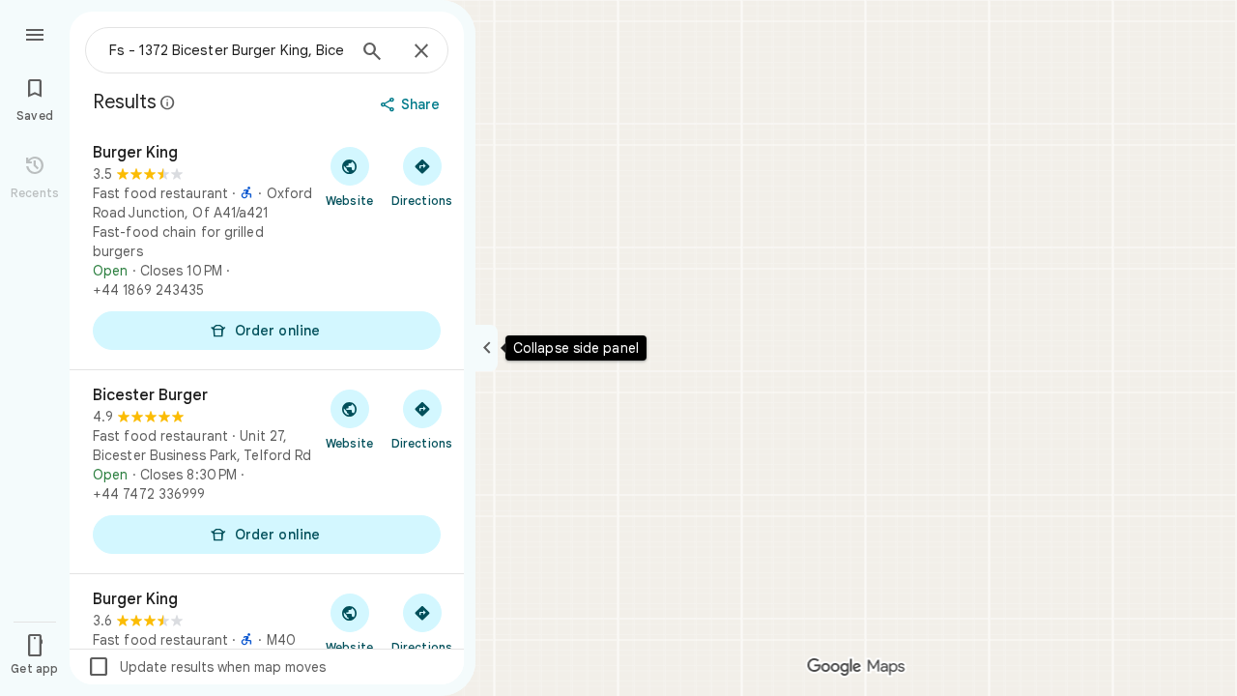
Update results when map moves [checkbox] (206, 667)
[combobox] (227, 50)
